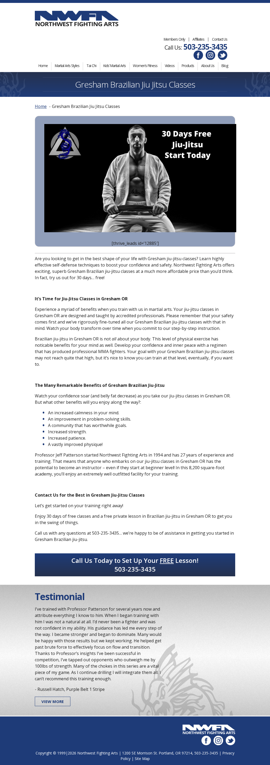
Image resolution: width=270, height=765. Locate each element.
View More (52, 701)
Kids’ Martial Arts (114, 65)
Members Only (174, 39)
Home (43, 65)
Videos (170, 65)
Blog (224, 65)
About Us (207, 65)
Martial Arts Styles (67, 65)
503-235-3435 (205, 47)
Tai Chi (91, 65)
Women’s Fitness (145, 65)
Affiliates (198, 39)
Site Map (142, 758)
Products (188, 65)
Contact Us (219, 39)
